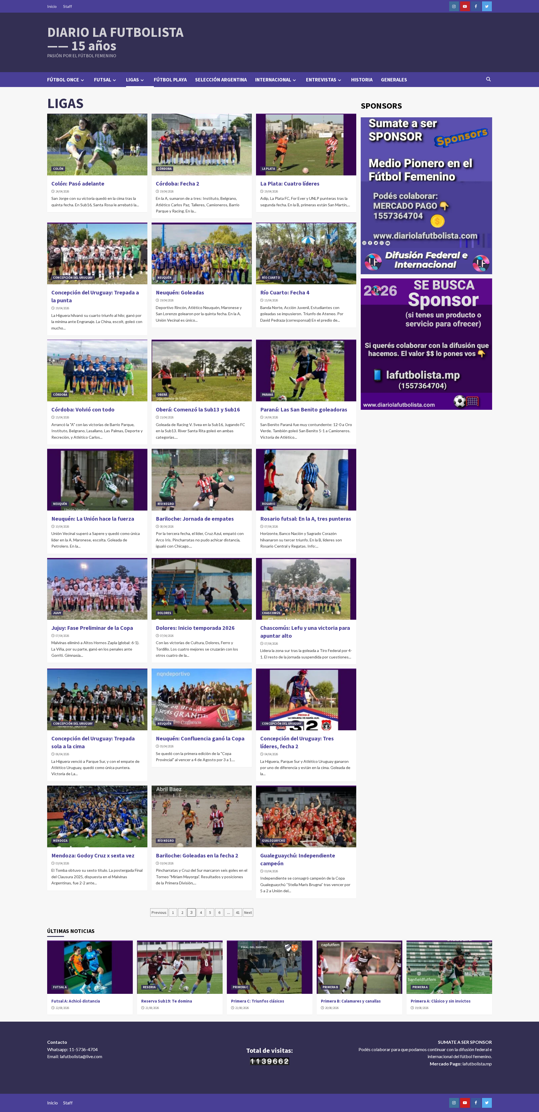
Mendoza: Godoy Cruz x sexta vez (92, 855)
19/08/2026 (421, 1008)
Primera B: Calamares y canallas (351, 1001)
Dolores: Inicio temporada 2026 (195, 627)
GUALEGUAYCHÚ (273, 841)
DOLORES (164, 613)
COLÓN (58, 169)
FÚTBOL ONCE (63, 79)
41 (238, 912)
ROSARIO (268, 504)
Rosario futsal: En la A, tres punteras (305, 518)
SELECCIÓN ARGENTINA (221, 79)
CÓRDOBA (164, 169)
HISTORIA (362, 79)
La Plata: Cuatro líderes (289, 183)
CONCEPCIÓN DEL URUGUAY (73, 278)
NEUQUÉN (164, 278)
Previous (159, 912)
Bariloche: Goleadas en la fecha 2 (197, 855)
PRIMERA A (420, 987)
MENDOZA (60, 841)
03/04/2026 (62, 863)
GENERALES (394, 79)
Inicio (52, 6)
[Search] (488, 79)
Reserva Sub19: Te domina (166, 1001)
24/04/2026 (62, 191)
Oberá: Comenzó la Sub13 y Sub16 (198, 409)
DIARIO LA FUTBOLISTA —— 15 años (115, 39)
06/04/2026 (62, 754)
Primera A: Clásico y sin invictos (441, 1001)
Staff (67, 6)
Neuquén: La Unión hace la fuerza (92, 518)
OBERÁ (162, 395)
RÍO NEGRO (165, 504)
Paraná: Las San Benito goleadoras (303, 409)
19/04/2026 (166, 191)
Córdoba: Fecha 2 (177, 183)
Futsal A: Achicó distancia (75, 1001)
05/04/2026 (166, 746)
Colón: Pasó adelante (77, 183)
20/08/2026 (332, 1008)
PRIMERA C (240, 987)
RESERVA (149, 987)
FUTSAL (102, 79)
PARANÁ (267, 395)
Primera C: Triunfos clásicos (257, 1001)
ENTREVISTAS (321, 79)
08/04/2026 (166, 526)
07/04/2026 (271, 526)
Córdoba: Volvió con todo (83, 409)
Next (248, 912)
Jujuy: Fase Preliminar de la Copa (92, 627)
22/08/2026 (62, 1008)
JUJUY (57, 613)
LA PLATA (268, 169)
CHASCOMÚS (271, 613)
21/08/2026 (152, 1008)
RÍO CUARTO (271, 278)
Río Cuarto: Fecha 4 (284, 292)
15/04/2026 (271, 300)
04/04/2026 (271, 754)
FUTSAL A (60, 987)
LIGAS (132, 79)
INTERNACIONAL (273, 79)
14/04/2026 (271, 417)
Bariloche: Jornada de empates (195, 518)
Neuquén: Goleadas (180, 292)
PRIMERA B (330, 987)
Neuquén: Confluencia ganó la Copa (200, 738)
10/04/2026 (62, 526)
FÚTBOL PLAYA (170, 79)
